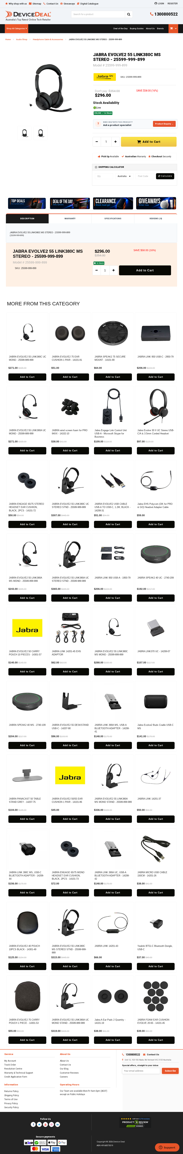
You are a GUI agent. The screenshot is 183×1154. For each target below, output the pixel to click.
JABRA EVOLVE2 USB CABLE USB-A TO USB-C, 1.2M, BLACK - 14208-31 (112, 507)
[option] (48, 88)
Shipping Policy (11, 1095)
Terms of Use (11, 1099)
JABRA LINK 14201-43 (106, 946)
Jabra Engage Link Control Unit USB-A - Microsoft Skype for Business (111, 433)
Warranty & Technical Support (18, 1073)
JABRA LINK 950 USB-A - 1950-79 (112, 577)
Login (161, 3)
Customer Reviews (69, 1073)
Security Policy (11, 1107)
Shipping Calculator (111, 167)
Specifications (112, 218)
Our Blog (64, 1068)
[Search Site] (129, 14)
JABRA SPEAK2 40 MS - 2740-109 (27, 725)
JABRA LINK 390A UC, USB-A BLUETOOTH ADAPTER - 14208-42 (112, 875)
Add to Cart (150, 141)
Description (27, 218)
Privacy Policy (11, 1103)
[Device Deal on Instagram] (51, 1124)
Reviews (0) (156, 218)
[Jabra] (104, 77)
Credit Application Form (15, 1077)
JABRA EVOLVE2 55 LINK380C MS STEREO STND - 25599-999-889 (69, 949)
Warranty (70, 218)
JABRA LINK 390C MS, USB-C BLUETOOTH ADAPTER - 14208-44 (26, 875)
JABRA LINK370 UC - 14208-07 (153, 651)
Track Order (10, 1065)
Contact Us (65, 1065)
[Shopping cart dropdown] (173, 28)
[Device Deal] (28, 15)
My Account (10, 1061)
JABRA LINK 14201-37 (149, 798)
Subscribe (170, 1071)
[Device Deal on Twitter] (39, 1124)
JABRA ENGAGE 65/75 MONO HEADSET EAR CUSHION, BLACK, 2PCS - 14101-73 (68, 875)
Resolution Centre (13, 1068)
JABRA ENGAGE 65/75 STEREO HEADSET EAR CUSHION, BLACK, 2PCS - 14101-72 (26, 507)
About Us (64, 1061)
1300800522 (165, 14)
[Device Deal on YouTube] (45, 1124)
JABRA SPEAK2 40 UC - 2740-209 (155, 577)
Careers (64, 1077)
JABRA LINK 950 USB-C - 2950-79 (155, 356)
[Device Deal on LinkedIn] (57, 1124)
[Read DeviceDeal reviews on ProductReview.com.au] (135, 1122)
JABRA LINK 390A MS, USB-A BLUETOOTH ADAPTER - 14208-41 (112, 728)
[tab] (134, 167)
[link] (120, 28)
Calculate (166, 176)
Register (173, 3)
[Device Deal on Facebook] (33, 1124)
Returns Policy (11, 1091)
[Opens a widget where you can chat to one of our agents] (167, 1147)
